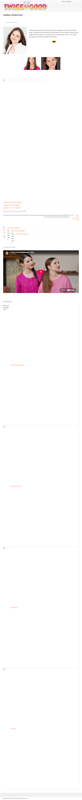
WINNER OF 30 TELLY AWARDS (12, 208)
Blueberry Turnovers (16, 486)
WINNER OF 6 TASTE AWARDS (11, 205)
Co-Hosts (7, 22)
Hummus (13, 729)
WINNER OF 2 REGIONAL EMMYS (12, 202)
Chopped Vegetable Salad (17, 365)
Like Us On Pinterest (22, 234)
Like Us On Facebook (13, 228)
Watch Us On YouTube (18, 231)
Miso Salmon (14, 607)
